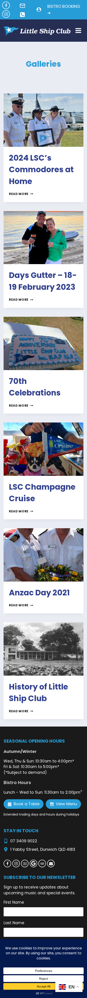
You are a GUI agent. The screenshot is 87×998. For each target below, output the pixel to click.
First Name (14, 902)
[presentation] (43, 120)
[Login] (39, 9)
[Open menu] (78, 30)
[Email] (51, 863)
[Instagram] (6, 14)
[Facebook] (6, 5)
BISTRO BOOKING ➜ (63, 10)
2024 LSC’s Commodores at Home (41, 169)
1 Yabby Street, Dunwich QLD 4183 (42, 849)
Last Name (14, 923)
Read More (21, 194)
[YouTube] (25, 863)
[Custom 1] (33, 863)
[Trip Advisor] (42, 863)
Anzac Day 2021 (39, 592)
